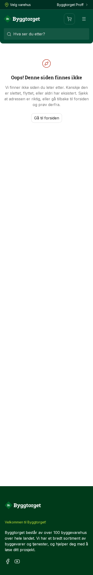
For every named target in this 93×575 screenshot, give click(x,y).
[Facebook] (7, 561)
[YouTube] (17, 561)
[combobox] (46, 34)
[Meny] (84, 19)
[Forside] (22, 19)
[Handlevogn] (69, 18)
